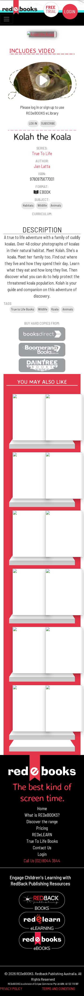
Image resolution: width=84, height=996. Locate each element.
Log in (33, 123)
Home (42, 808)
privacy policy (11, 988)
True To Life (42, 153)
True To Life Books (42, 841)
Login (42, 854)
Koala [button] (55, 309)
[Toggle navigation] (6, 19)
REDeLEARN (42, 834)
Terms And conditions (58, 988)
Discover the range (42, 821)
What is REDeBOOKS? (42, 815)
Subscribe (48, 123)
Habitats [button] (28, 205)
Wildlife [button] (42, 205)
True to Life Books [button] (22, 309)
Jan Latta (42, 166)
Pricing (42, 828)
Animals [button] (56, 205)
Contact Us (42, 847)
